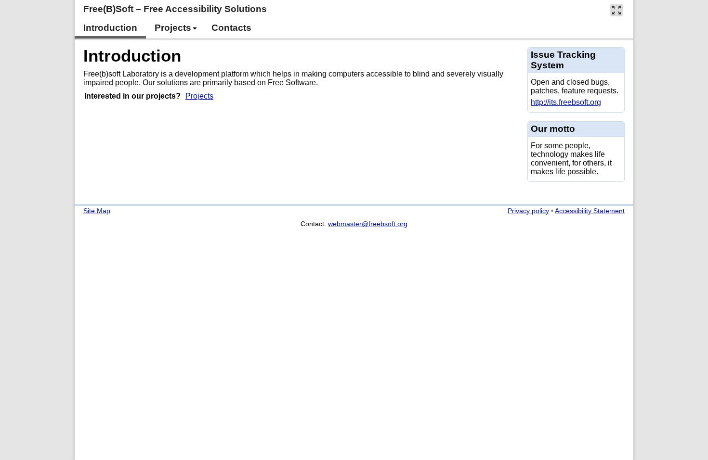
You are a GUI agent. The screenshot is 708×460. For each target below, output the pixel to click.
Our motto (553, 129)
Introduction (132, 55)
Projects (199, 96)
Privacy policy (528, 211)
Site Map (96, 211)
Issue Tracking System (563, 60)
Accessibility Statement (590, 211)
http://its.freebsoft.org (566, 102)
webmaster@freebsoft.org (367, 224)
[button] (616, 9)
